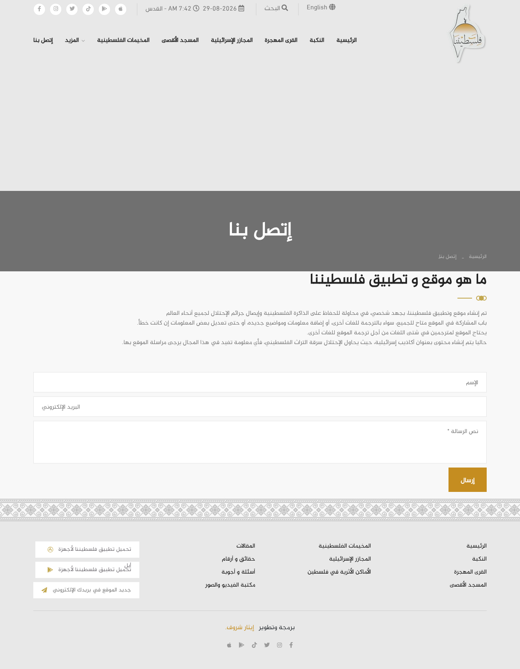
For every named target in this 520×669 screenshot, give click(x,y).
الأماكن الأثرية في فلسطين (339, 572)
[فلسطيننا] (466, 33)
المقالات (245, 546)
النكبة (317, 40)
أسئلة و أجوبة (238, 572)
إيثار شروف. (239, 627)
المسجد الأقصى (180, 40)
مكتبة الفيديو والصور (230, 585)
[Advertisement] (260, 127)
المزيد (72, 40)
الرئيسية (346, 40)
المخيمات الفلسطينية (123, 40)
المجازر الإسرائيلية (232, 40)
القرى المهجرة (281, 40)
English (318, 7)
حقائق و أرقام (238, 559)
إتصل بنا (43, 40)
